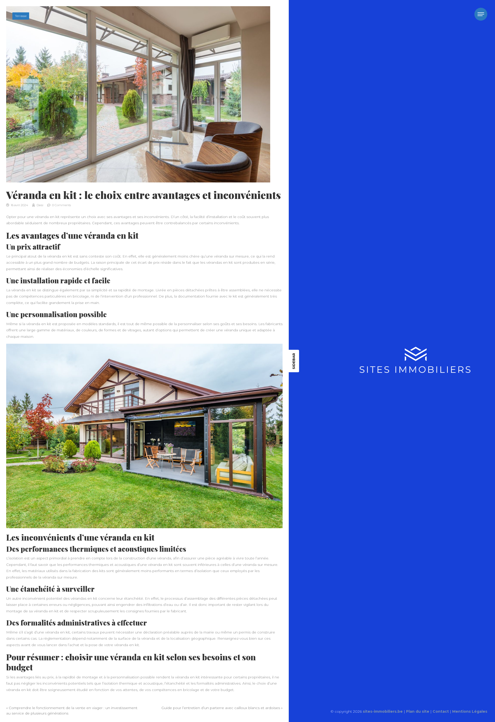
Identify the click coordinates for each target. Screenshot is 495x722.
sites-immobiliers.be (383, 711)
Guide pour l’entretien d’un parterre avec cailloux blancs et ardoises (220, 708)
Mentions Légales (469, 711)
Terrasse (21, 16)
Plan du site (417, 711)
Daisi (39, 205)
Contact (441, 711)
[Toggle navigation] (480, 14)
